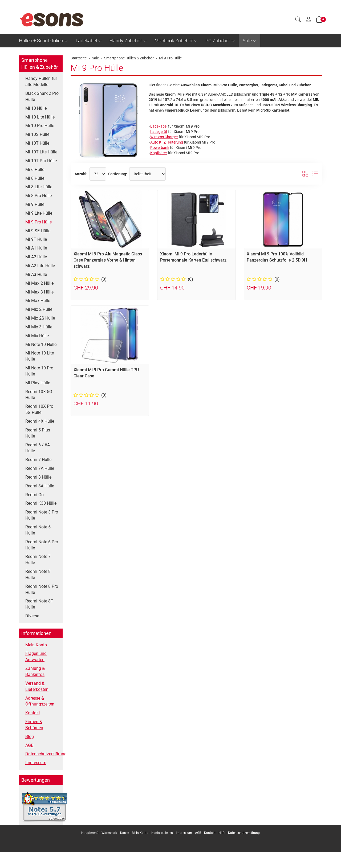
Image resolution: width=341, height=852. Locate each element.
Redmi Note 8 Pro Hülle (41, 589)
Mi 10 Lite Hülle (40, 117)
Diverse (32, 615)
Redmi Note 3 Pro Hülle (41, 515)
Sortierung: (117, 174)
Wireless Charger (164, 137)
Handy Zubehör (125, 40)
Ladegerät (158, 131)
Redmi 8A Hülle (39, 485)
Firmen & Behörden (34, 724)
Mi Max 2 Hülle (39, 283)
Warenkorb (110, 833)
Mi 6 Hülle (34, 169)
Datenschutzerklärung (42, 753)
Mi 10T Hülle (37, 143)
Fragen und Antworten (36, 656)
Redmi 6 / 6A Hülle (37, 448)
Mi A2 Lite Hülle (40, 265)
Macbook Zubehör (174, 40)
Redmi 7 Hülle (38, 459)
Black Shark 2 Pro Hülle (42, 96)
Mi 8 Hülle (34, 178)
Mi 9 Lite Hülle (38, 213)
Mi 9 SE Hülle (37, 230)
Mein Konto (36, 644)
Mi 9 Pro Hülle (97, 68)
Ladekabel (86, 40)
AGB (29, 745)
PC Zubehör (217, 40)
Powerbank (159, 147)
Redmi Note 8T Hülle (39, 604)
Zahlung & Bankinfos (35, 671)
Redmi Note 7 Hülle (38, 559)
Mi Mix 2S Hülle (40, 318)
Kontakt (32, 712)
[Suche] (298, 20)
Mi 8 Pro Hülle (38, 195)
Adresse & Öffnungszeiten (39, 701)
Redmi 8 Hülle (38, 477)
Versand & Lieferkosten (36, 686)
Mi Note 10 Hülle (40, 344)
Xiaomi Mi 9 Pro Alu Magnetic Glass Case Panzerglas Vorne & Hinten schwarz (108, 260)
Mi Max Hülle (37, 300)
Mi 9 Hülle (34, 204)
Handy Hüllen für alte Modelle (41, 81)
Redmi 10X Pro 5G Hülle (39, 409)
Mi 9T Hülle (36, 239)
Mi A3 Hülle (36, 274)
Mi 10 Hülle (36, 108)
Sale (247, 40)
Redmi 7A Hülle (39, 468)
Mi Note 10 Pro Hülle (39, 371)
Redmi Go (34, 494)
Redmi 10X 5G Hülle (38, 394)
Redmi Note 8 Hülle (38, 574)
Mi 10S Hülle (37, 134)
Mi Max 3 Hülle (39, 292)
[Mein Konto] (308, 21)
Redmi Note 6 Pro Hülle (41, 545)
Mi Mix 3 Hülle (38, 326)
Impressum (35, 762)
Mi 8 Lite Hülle (38, 186)
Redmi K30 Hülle (40, 503)
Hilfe (221, 833)
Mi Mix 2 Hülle (38, 309)
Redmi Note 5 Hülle (38, 530)
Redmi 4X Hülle (39, 421)
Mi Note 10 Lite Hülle (39, 356)
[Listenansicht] (315, 174)
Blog (29, 736)
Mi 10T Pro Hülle (41, 160)
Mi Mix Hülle (37, 335)
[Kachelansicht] (305, 174)
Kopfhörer (158, 153)
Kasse (124, 833)
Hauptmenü (90, 833)
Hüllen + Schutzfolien (41, 40)
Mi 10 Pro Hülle (39, 125)
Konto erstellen (162, 833)
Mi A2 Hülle (36, 256)
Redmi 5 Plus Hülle (37, 433)
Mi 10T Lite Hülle (41, 151)
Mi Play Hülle (37, 382)
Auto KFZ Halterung (166, 142)
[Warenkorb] (319, 20)
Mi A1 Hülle (36, 248)
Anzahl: (81, 174)
